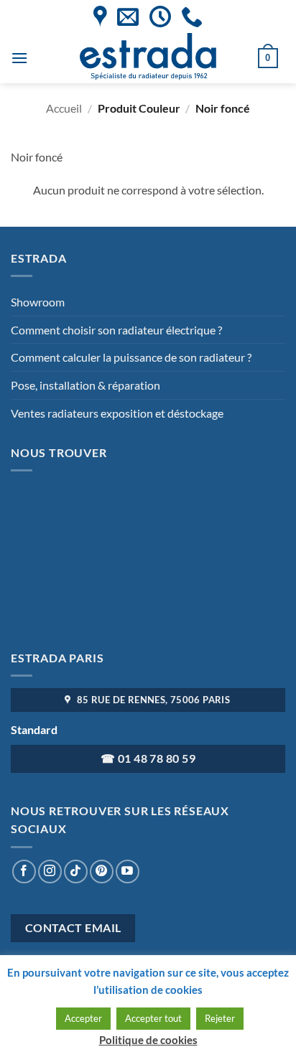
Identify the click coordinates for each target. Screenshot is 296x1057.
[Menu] (19, 57)
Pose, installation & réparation (85, 385)
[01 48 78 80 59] (192, 16)
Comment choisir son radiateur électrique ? (116, 330)
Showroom (38, 302)
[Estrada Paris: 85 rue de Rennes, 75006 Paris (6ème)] (100, 16)
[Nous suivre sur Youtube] (127, 871)
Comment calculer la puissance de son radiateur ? (131, 357)
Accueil (64, 108)
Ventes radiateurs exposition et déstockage (117, 413)
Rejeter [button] (220, 1018)
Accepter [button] (83, 1018)
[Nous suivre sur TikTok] (76, 871)
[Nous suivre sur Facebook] (24, 871)
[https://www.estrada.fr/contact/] (128, 16)
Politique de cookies (148, 1039)
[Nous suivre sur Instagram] (50, 871)
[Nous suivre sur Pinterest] (102, 871)
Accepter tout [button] (153, 1018)
